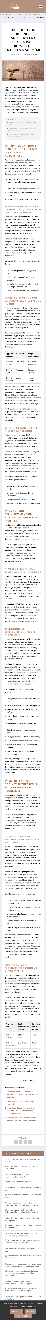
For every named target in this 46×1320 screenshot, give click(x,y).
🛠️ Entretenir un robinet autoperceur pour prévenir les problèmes (22, 135)
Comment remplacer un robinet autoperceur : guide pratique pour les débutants (23, 1094)
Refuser (30, 1311)
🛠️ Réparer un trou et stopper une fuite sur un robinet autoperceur (22, 123)
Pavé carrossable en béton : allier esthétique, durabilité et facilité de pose (21, 1204)
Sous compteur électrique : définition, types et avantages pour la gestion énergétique (23, 1265)
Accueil (2, 14)
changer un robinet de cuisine (23, 414)
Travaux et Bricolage (15, 14)
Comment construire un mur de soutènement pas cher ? (18, 1175)
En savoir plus (31, 1306)
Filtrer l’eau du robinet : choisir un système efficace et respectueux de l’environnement (22, 1111)
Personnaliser (23, 1316)
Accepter (16, 1311)
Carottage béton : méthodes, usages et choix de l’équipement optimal (21, 1234)
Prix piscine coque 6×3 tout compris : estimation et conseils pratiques (20, 1282)
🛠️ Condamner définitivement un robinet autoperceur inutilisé (21, 129)
